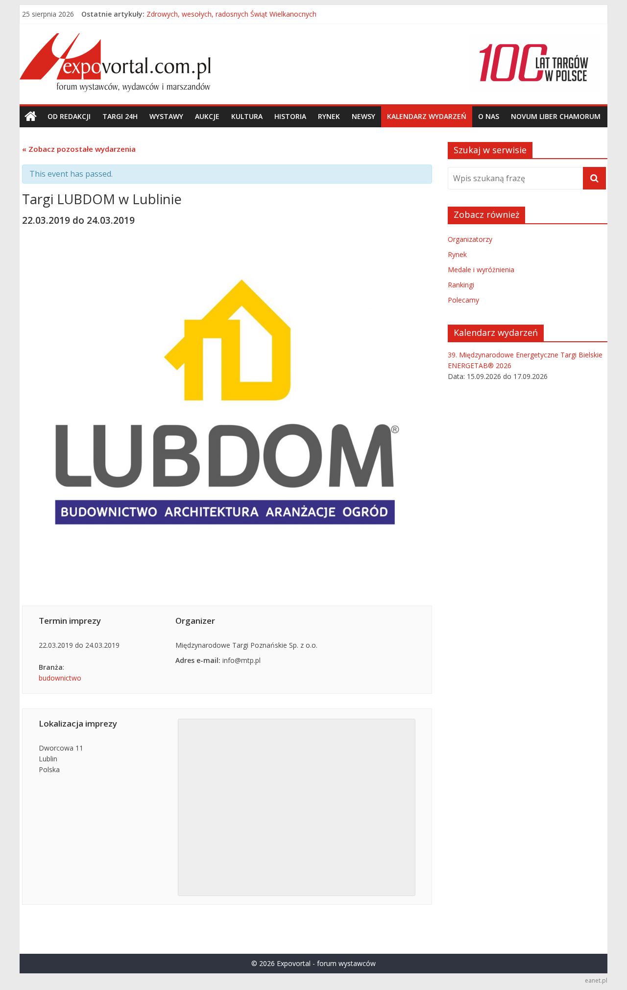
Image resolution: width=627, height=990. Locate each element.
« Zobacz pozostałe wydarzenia (79, 149)
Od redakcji (69, 116)
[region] (533, 62)
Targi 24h (120, 116)
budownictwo (60, 678)
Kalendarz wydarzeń (426, 116)
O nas (488, 116)
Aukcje (207, 116)
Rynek (329, 116)
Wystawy (166, 116)
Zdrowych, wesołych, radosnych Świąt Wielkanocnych (231, 16)
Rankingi (461, 284)
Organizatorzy (470, 239)
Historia (290, 116)
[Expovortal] (31, 116)
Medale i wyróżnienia (481, 269)
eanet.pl (596, 980)
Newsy (363, 116)
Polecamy (463, 300)
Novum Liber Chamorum (556, 116)
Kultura (247, 116)
